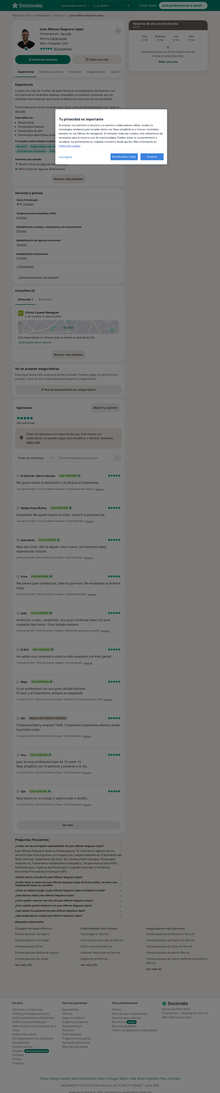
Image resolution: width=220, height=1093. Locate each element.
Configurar (65, 157)
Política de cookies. (70, 145)
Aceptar (152, 156)
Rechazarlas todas (124, 156)
